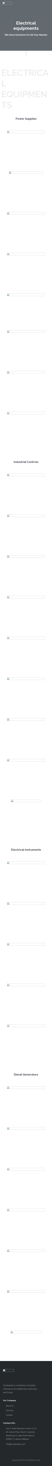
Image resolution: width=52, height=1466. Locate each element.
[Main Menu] (46, 7)
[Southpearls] (7, 7)
